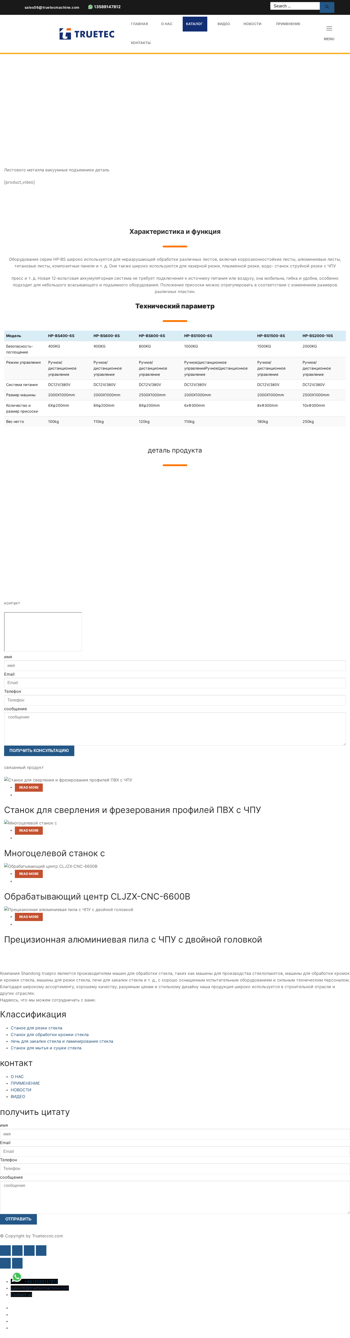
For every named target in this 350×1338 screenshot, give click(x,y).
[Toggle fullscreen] (17, 1250)
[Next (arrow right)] (17, 1263)
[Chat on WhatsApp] (90, 8)
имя (8, 656)
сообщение (15, 708)
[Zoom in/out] (5, 1250)
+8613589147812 (41, 1281)
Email (9, 674)
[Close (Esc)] (41, 1250)
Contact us (21, 1294)
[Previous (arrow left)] (5, 1263)
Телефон (12, 691)
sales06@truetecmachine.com (52, 7)
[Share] (29, 1250)
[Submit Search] (327, 7)
